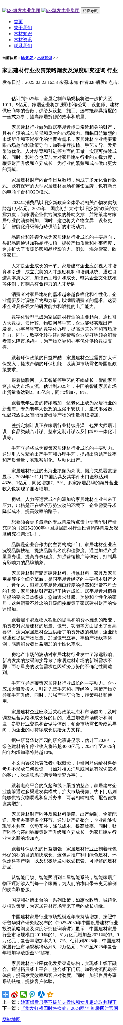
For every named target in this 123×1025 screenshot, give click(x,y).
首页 (18, 21)
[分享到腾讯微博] (32, 994)
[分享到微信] (23, 994)
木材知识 (23, 33)
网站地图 (11, 1019)
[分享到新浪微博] (14, 994)
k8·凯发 (27, 58)
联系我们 (23, 45)
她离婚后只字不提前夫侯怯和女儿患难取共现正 (69, 1002)
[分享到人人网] (41, 994)
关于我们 (23, 27)
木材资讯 (23, 39)
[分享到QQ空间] (50, 994)
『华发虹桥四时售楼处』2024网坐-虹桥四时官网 (69, 1008)
